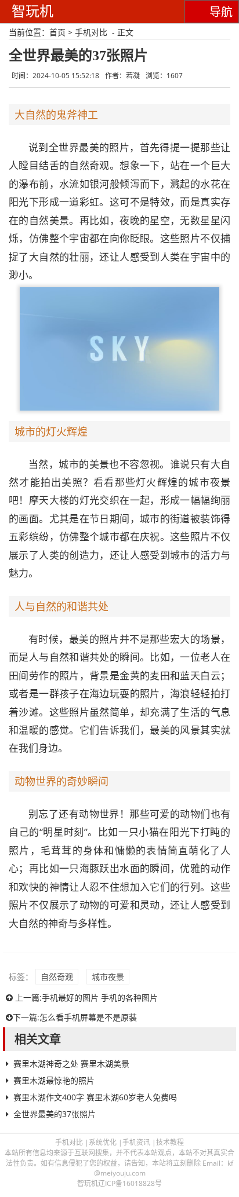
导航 (221, 12)
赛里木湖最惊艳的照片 (54, 1080)
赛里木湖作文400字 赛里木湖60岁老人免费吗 (95, 1097)
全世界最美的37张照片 (54, 1113)
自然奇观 (57, 976)
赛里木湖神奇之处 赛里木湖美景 (71, 1063)
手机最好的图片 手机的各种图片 (100, 997)
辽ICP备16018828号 (130, 1183)
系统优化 (103, 1142)
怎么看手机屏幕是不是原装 (88, 1017)
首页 (57, 32)
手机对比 (91, 32)
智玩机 (32, 11)
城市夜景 (108, 976)
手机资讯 (136, 1142)
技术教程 (170, 1142)
